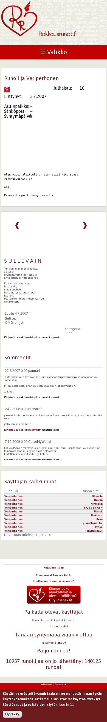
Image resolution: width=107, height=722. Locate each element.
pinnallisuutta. (93, 523)
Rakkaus (97, 515)
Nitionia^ (35, 409)
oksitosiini (60, 626)
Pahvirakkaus (94, 530)
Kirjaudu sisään (54, 567)
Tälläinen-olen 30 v (53, 642)
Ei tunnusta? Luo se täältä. (53, 575)
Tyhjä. (98, 526)
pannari (34, 371)
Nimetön (97, 503)
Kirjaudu (9, 337)
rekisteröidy (27, 337)
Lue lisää (66, 704)
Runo (68, 333)
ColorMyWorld (39, 442)
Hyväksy (12, 714)
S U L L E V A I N (93, 507)
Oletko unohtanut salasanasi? (53, 581)
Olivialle (97, 496)
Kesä (99, 519)
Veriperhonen (13, 496)
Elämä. (98, 511)
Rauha (98, 499)
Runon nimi (90, 491)
